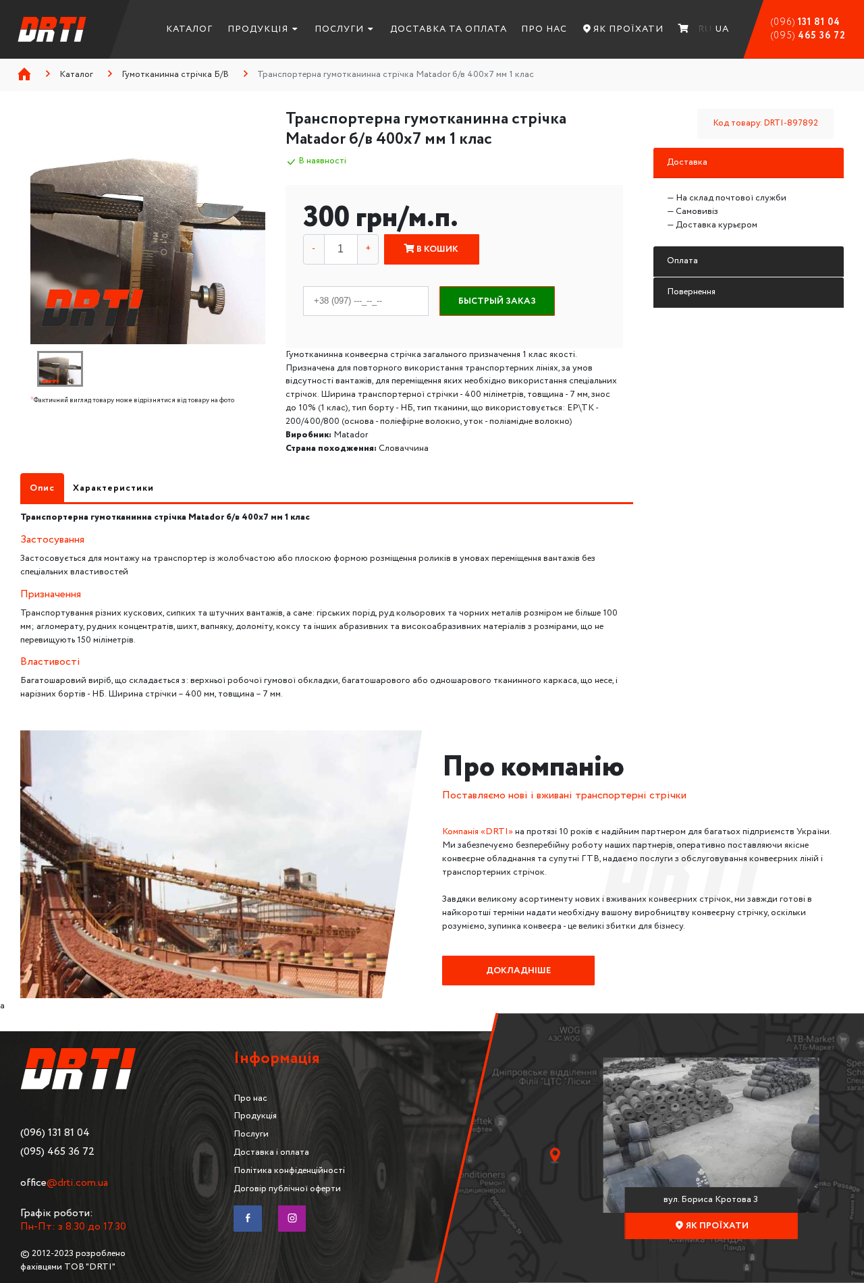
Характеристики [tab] (113, 488)
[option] (148, 226)
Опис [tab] (42, 488)
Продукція (257, 29)
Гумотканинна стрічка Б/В (175, 74)
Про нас (544, 29)
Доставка (687, 162)
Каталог (189, 29)
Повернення (691, 291)
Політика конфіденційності (289, 1170)
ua (722, 29)
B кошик (436, 249)
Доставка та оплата (448, 29)
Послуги (339, 29)
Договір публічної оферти (287, 1188)
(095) (808, 36)
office (64, 1183)
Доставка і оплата (271, 1152)
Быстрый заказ (497, 301)
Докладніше (518, 970)
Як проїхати (628, 29)
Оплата (682, 260)
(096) (805, 22)
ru (705, 29)
